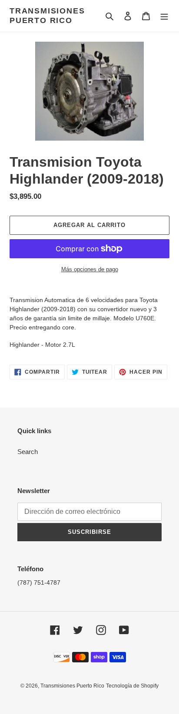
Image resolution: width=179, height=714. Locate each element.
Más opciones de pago (89, 269)
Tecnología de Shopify (132, 686)
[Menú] (164, 16)
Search (27, 451)
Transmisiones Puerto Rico (47, 16)
